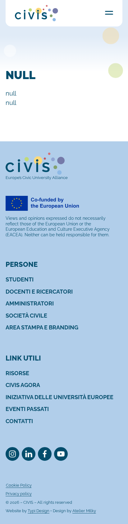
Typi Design (38, 510)
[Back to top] (113, 509)
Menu (109, 12)
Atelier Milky (84, 510)
